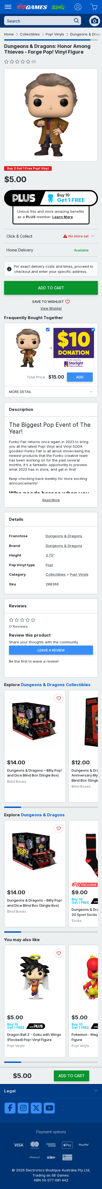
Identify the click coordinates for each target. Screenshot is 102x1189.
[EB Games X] (36, 1108)
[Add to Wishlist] (59, 698)
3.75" (50, 555)
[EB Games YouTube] (49, 1108)
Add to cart (51, 288)
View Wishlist (51, 308)
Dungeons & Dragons (64, 536)
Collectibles (30, 34)
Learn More (62, 217)
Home (9, 34)
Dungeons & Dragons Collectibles (56, 684)
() (33, 62)
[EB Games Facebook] (10, 1108)
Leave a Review (51, 650)
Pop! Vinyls (55, 34)
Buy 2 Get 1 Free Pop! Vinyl (28, 168)
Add (80, 377)
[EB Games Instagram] (23, 1108)
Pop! (49, 565)
